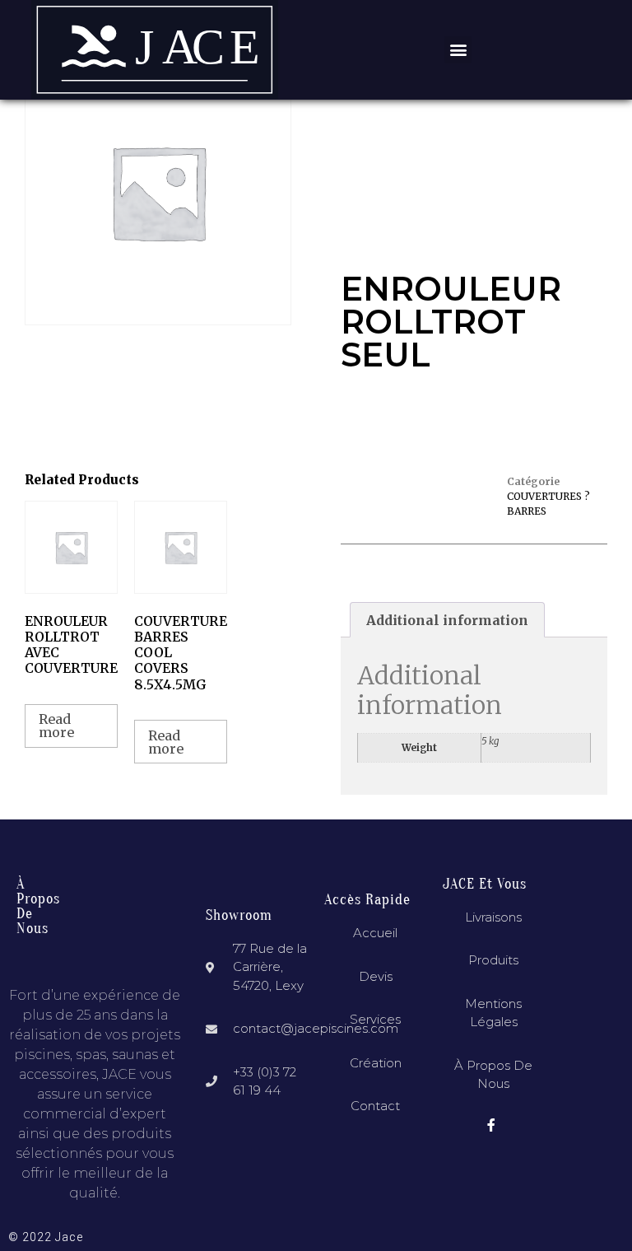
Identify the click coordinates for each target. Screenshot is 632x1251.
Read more (56, 725)
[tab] (447, 620)
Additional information (447, 620)
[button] (458, 49)
